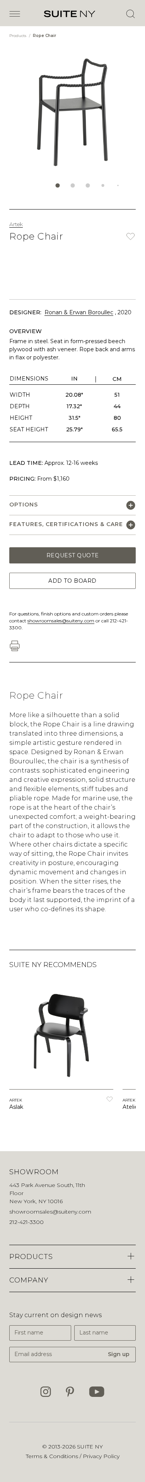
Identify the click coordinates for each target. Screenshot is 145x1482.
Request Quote (72, 555)
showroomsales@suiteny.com (60, 621)
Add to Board (72, 580)
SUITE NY (90, 1446)
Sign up (119, 1354)
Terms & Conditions (53, 1456)
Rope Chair (44, 35)
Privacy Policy (101, 1456)
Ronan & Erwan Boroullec (78, 312)
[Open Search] (130, 13)
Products (18, 35)
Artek (16, 224)
